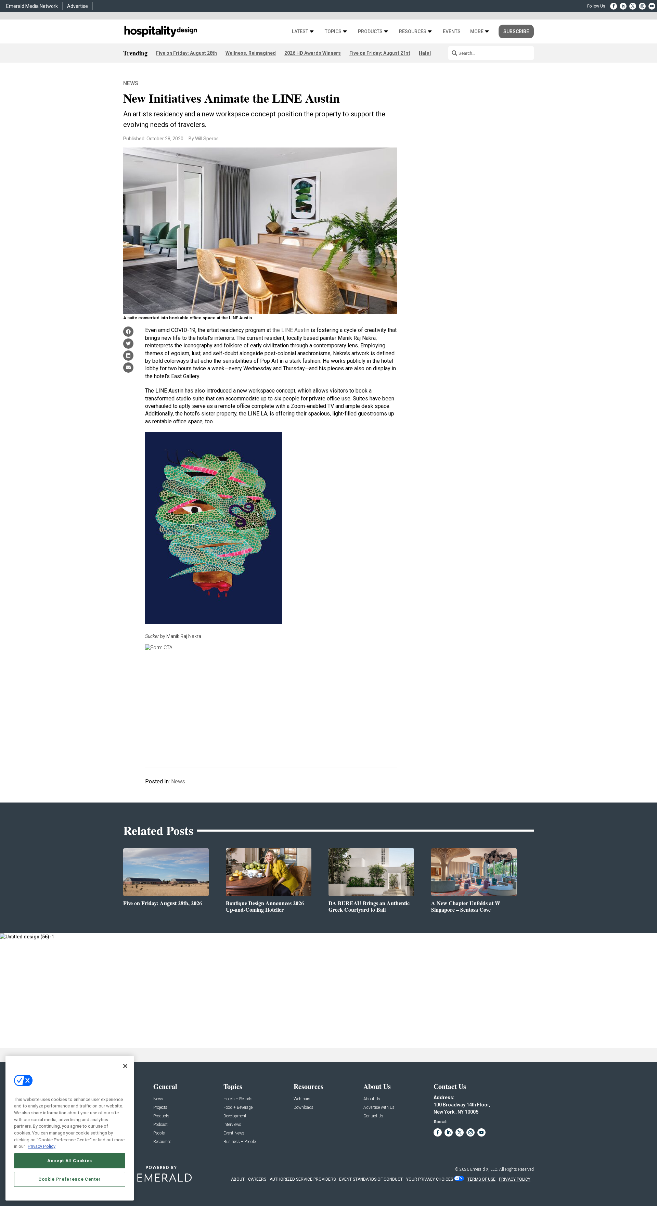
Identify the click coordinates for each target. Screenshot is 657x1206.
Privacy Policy (41, 1146)
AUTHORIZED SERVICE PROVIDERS (303, 1179)
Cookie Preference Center (69, 1179)
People (159, 1133)
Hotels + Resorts (238, 1099)
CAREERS (257, 1179)
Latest (300, 31)
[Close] (125, 1066)
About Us (371, 1099)
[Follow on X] (632, 6)
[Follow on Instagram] (642, 6)
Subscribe (516, 31)
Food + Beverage (238, 1107)
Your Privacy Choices (429, 1179)
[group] (271, 636)
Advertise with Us (379, 1107)
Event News (233, 1133)
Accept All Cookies (69, 1160)
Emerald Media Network (32, 6)
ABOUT (238, 1179)
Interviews (232, 1124)
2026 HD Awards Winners (312, 53)
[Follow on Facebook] (613, 6)
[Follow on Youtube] (651, 6)
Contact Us (373, 1116)
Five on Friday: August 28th (186, 53)
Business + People (239, 1142)
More (477, 31)
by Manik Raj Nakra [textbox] (173, 636)
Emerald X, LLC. (484, 1169)
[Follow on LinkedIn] (623, 6)
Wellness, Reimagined (251, 53)
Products (370, 31)
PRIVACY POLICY (514, 1179)
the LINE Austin (290, 330)
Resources (412, 31)
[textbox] (271, 532)
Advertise (77, 6)
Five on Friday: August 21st (379, 53)
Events (452, 31)
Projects (160, 1107)
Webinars (302, 1099)
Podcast (160, 1124)
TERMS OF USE (481, 1179)
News (130, 83)
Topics (333, 31)
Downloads (303, 1107)
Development (234, 1116)
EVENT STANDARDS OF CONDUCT (371, 1179)
